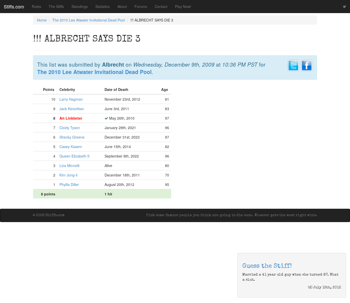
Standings (79, 6)
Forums (141, 6)
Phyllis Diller (69, 184)
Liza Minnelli (69, 165)
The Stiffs (56, 6)
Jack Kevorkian (71, 108)
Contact (161, 6)
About (122, 6)
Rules (36, 6)
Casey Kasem (70, 146)
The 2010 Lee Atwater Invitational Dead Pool (88, 20)
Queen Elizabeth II (74, 156)
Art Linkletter (70, 118)
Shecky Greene (72, 137)
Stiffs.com (14, 6)
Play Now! (183, 6)
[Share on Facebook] (307, 64)
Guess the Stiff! (267, 266)
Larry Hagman (71, 99)
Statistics (102, 6)
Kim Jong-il (68, 174)
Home (42, 20)
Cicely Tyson (69, 127)
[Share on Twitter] (293, 64)
